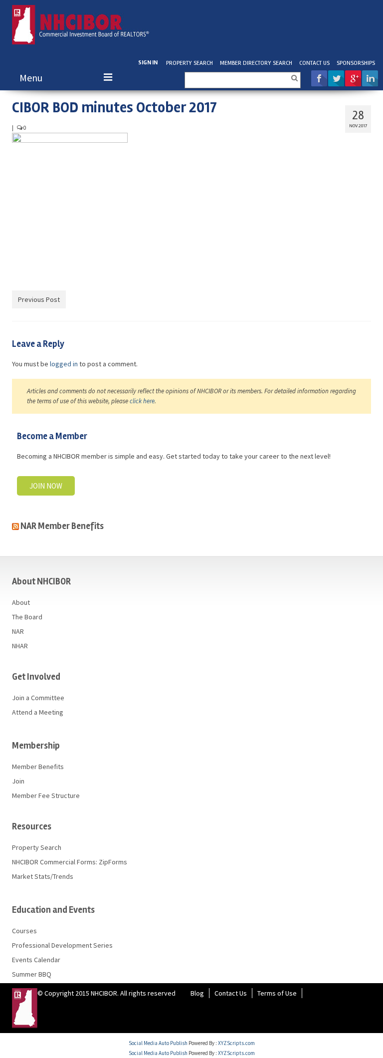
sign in (148, 62)
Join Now (45, 486)
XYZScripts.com (236, 1043)
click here (142, 401)
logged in (64, 363)
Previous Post (39, 299)
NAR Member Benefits (62, 526)
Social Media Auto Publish (158, 1043)
